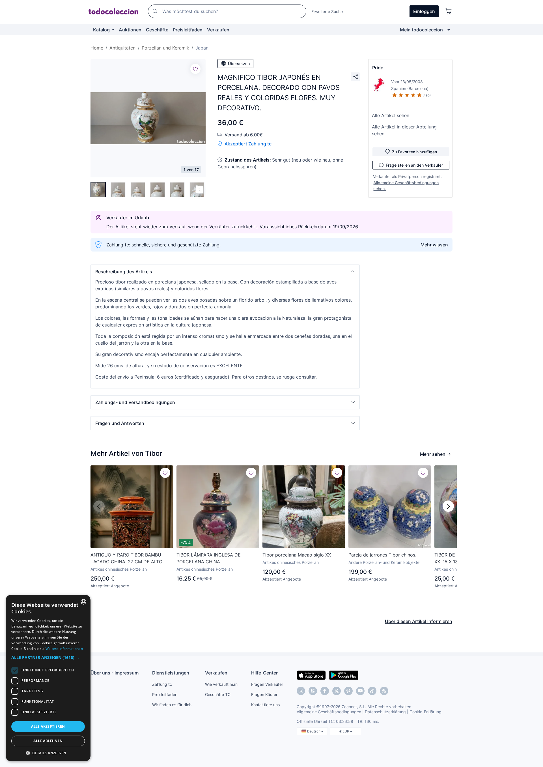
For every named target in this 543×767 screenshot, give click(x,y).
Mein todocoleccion (421, 30)
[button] (225, 271)
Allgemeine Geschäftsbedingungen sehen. (406, 185)
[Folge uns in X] (336, 691)
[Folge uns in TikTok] (372, 691)
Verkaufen (218, 30)
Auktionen (130, 30)
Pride (377, 67)
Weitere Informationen (64, 648)
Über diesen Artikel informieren (418, 621)
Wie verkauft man (221, 684)
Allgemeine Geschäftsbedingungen (329, 711)
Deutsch (314, 731)
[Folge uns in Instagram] (301, 691)
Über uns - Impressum (114, 673)
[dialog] (48, 678)
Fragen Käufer (264, 694)
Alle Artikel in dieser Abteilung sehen (404, 130)
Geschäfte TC (217, 694)
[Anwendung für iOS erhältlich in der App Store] (311, 675)
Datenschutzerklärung (385, 711)
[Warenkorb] (448, 11)
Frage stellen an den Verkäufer (414, 165)
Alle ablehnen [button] (48, 740)
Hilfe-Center (264, 673)
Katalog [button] (102, 30)
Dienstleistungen (170, 673)
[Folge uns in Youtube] (360, 691)
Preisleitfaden (187, 30)
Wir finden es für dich (171, 704)
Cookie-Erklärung (425, 711)
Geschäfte (157, 30)
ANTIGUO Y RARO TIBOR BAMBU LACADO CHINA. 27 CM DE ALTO (126, 558)
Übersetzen (239, 63)
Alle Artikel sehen (390, 115)
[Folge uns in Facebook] (324, 691)
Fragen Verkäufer (267, 684)
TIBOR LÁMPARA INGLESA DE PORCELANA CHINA (208, 558)
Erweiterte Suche (327, 11)
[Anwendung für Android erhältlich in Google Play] (343, 675)
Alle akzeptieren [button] (48, 726)
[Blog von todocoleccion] (384, 691)
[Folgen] (195, 69)
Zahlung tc (162, 684)
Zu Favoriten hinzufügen (414, 151)
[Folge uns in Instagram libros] (313, 691)
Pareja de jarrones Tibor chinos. (382, 555)
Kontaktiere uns (265, 704)
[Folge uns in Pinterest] (348, 691)
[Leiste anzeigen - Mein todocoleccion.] (448, 29)
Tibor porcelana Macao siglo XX (296, 555)
